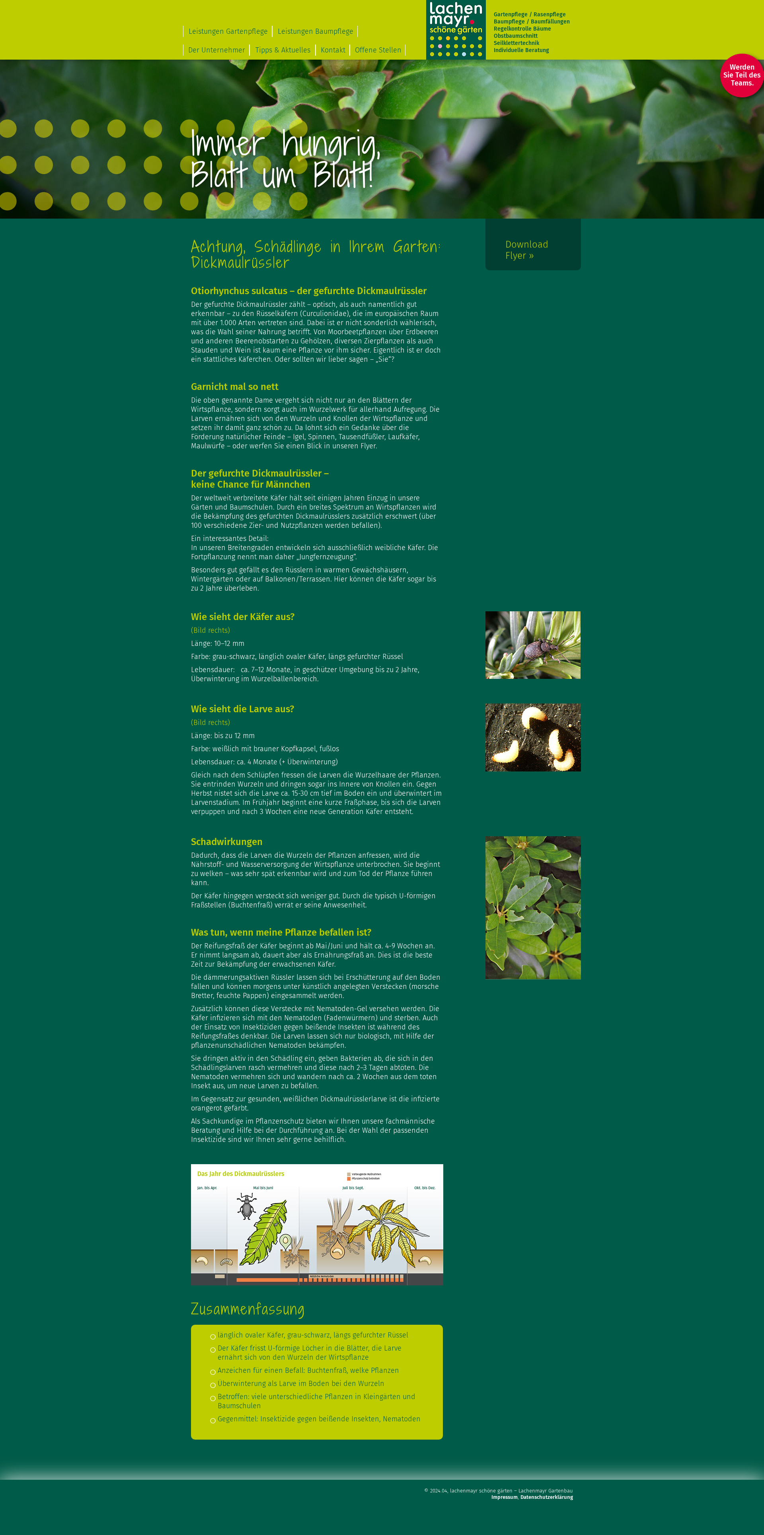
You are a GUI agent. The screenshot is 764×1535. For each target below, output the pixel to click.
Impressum (504, 1497)
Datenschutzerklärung (546, 1497)
